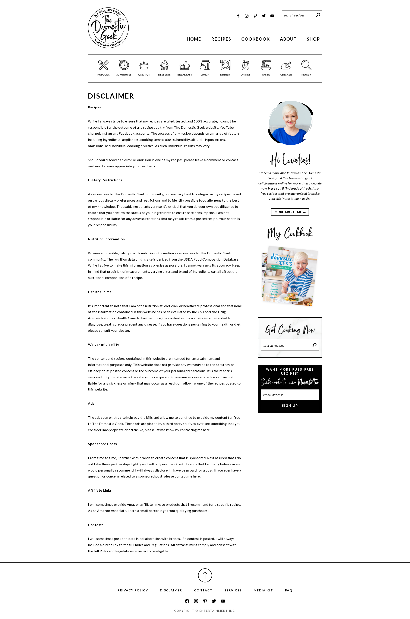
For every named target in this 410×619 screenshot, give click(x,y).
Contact (203, 590)
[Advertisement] (290, 488)
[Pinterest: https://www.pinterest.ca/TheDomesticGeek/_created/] (205, 601)
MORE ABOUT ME (288, 212)
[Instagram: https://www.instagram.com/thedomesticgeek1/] (196, 601)
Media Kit (263, 590)
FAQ (289, 590)
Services (233, 590)
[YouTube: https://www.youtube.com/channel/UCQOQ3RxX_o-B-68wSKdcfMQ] (223, 601)
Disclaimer (171, 590)
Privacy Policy (133, 590)
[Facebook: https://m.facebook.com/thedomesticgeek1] (187, 601)
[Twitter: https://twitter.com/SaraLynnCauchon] (214, 601)
